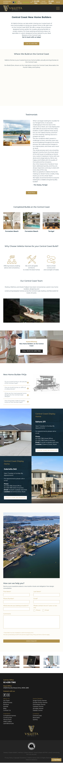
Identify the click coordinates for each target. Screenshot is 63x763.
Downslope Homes (39, 704)
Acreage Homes (38, 708)
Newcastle (36, 717)
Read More (31, 192)
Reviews (6, 704)
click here (55, 442)
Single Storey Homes (40, 700)
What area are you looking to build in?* (16, 605)
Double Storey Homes (40, 702)
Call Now (57, 760)
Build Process (7, 702)
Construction (7, 717)
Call (31, 43)
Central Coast (37, 715)
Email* (35, 598)
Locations (36, 713)
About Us (6, 698)
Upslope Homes (38, 706)
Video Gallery (7, 721)
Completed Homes (9, 715)
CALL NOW (31, 351)
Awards (5, 706)
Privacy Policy (32, 634)
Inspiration (6, 713)
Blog (4, 708)
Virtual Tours (7, 719)
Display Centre (37, 710)
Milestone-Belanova (31, 759)
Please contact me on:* (45, 606)
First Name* (7, 591)
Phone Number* (8, 598)
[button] (58, 8)
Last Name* (37, 591)
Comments (7, 614)
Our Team (6, 700)
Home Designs (38, 698)
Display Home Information (47, 450)
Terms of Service (43, 634)
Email (47, 610)
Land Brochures (8, 723)
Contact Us (7, 710)
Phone (38, 610)
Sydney (35, 719)
